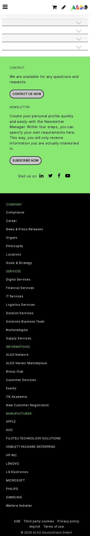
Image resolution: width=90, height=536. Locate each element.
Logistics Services (20, 304)
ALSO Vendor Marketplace (26, 363)
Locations (13, 254)
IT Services (15, 296)
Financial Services (20, 288)
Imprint (35, 526)
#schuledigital (17, 330)
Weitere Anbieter (19, 505)
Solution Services (19, 313)
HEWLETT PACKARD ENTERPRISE (30, 447)
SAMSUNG (14, 497)
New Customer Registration (27, 405)
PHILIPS (12, 489)
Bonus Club (15, 371)
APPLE (11, 421)
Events (11, 388)
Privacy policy (68, 521)
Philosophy (14, 246)
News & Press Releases (24, 229)
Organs (12, 237)
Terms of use (54, 526)
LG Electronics (17, 472)
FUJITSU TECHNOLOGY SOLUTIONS (33, 438)
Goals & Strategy (19, 263)
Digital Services (18, 279)
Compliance (15, 212)
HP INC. (12, 455)
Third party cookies (39, 521)
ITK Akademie (16, 397)
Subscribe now (25, 160)
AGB (17, 521)
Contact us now (26, 94)
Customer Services (21, 380)
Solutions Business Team (25, 321)
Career (11, 221)
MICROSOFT (15, 480)
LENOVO (12, 463)
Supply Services (18, 338)
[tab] (45, 23)
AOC (9, 430)
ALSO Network (17, 354)
